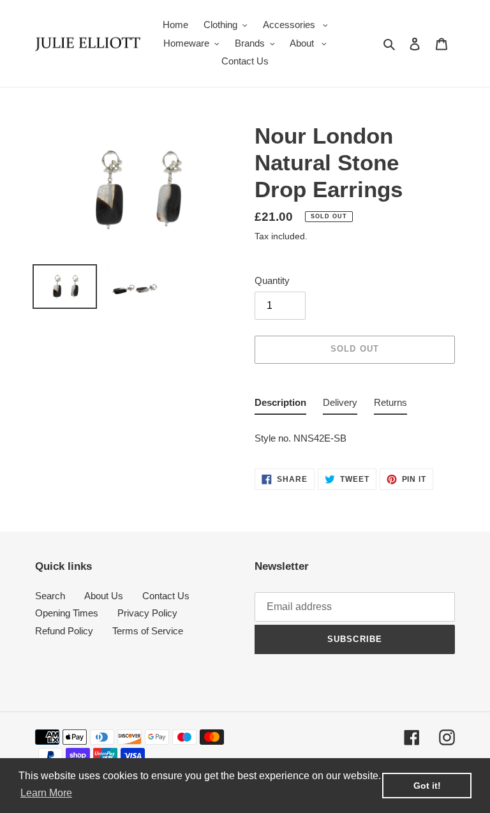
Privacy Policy (147, 613)
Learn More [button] (46, 792)
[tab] (280, 405)
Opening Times (66, 613)
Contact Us (165, 595)
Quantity (272, 280)
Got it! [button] (427, 785)
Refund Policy (64, 630)
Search (50, 595)
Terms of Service (147, 630)
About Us (103, 595)
